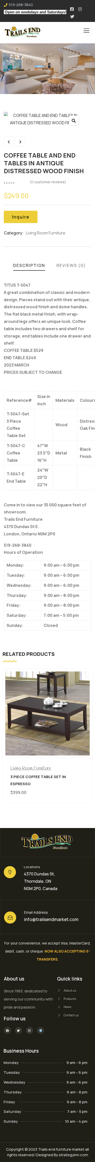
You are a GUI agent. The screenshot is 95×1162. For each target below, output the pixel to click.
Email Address (36, 912)
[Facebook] (7, 1030)
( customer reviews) (48, 181)
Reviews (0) (71, 265)
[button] (74, 120)
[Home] (47, 842)
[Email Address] (10, 917)
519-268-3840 (21, 4)
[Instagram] (29, 1030)
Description (29, 265)
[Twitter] (18, 1030)
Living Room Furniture (45, 233)
